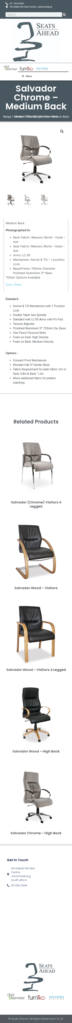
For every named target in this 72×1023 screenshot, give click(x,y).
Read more (36, 512)
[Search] (64, 14)
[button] (62, 131)
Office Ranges (34, 116)
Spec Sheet (14, 284)
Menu (29, 76)
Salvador (19, 116)
